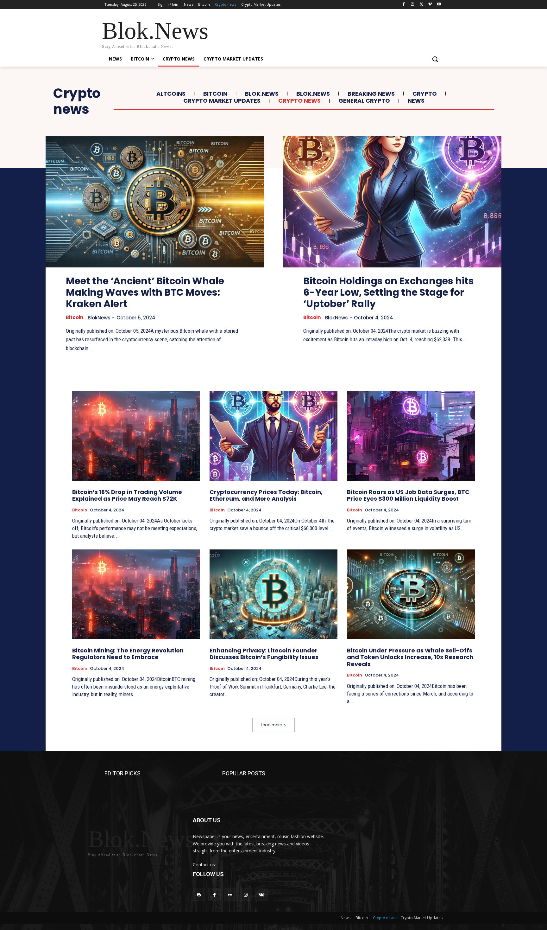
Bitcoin (215, 93)
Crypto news (299, 100)
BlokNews (99, 317)
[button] (435, 59)
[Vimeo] (430, 4)
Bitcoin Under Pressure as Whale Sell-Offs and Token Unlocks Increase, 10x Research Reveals (410, 657)
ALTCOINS (170, 93)
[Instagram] (412, 4)
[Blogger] (199, 894)
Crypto (424, 93)
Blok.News (262, 93)
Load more (271, 725)
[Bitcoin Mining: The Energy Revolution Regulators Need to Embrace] (136, 594)
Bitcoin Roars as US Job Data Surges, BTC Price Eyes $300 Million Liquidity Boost (408, 495)
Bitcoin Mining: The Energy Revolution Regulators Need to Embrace (128, 653)
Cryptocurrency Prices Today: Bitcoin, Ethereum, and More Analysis (266, 495)
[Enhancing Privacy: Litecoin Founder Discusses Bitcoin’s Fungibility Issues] (273, 594)
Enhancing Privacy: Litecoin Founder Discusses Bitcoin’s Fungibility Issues (264, 653)
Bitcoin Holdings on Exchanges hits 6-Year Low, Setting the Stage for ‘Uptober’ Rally (388, 292)
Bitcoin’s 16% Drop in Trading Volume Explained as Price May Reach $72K (127, 495)
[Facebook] (403, 4)
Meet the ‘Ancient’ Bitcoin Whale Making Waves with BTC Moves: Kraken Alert (145, 292)
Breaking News (371, 93)
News (416, 100)
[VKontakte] (261, 894)
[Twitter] (421, 4)
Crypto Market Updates (222, 100)
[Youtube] (439, 4)
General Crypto (364, 100)
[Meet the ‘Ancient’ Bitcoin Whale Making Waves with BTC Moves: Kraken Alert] (155, 201)
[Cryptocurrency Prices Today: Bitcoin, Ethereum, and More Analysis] (273, 436)
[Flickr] (230, 894)
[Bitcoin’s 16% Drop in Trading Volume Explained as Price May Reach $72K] (136, 436)
